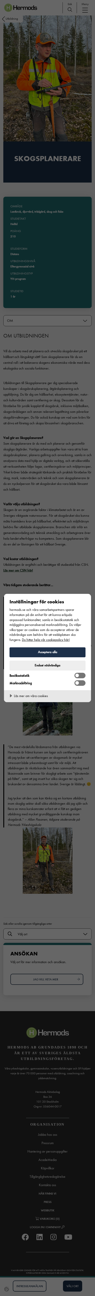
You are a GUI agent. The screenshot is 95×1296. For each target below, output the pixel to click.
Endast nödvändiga (47, 665)
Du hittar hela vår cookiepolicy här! (46, 640)
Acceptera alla (47, 652)
